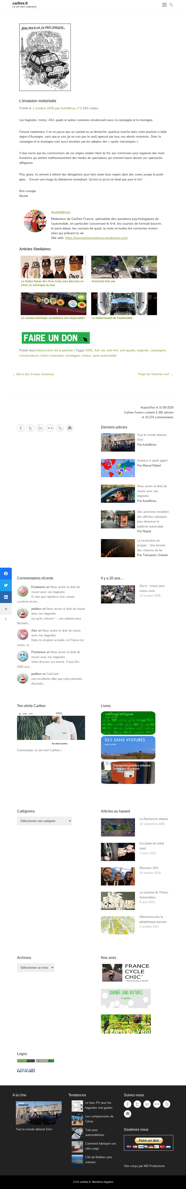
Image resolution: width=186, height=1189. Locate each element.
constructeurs (29, 355)
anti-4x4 (112, 350)
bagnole (143, 350)
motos (86, 355)
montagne (73, 355)
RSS (60, 428)
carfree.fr (20, 3)
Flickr (50, 428)
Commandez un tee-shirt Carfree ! (39, 750)
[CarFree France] (26, 1061)
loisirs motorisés (52, 355)
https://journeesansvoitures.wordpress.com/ (96, 238)
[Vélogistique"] (128, 733)
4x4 (97, 350)
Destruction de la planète (55, 350)
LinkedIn (40, 428)
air (103, 350)
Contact (69, 428)
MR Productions (154, 1166)
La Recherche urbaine (154, 819)
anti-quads (127, 350)
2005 (89, 350)
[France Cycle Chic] (126, 981)
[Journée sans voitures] (126, 1007)
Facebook (20, 428)
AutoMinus (68, 108)
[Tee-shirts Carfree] (51, 745)
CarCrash (52, 674)
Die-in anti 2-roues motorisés (33, 374)
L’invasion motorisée (37, 101)
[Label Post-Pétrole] (26, 1071)
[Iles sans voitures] (128, 758)
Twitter (30, 428)
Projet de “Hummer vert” (156, 374)
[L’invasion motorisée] (93, 57)
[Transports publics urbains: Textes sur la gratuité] (128, 783)
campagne (158, 350)
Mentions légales (102, 1182)
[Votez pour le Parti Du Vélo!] (126, 1032)
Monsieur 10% (149, 868)
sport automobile (105, 355)
